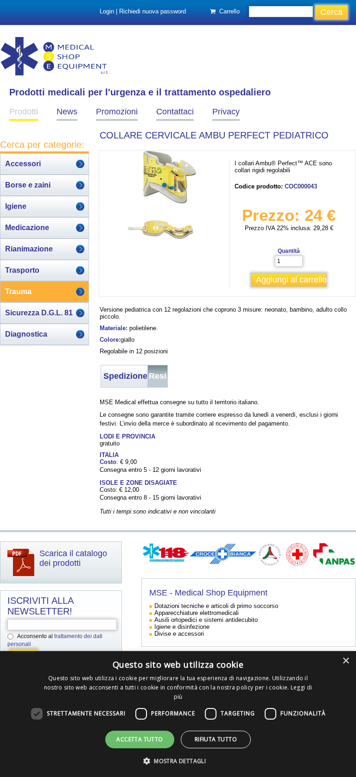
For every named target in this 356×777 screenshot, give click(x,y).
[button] (178, 760)
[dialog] (178, 714)
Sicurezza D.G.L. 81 (39, 313)
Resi (157, 376)
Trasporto (22, 270)
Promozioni (117, 111)
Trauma (18, 291)
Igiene (15, 206)
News (67, 111)
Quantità (289, 251)
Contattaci (175, 111)
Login (107, 11)
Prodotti (23, 111)
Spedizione (125, 376)
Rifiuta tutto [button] (216, 739)
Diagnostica (26, 334)
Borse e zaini (28, 185)
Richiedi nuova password (152, 11)
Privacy (226, 111)
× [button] (345, 661)
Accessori (23, 164)
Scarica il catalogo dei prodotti (73, 558)
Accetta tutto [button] (139, 739)
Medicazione (27, 228)
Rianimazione (29, 249)
